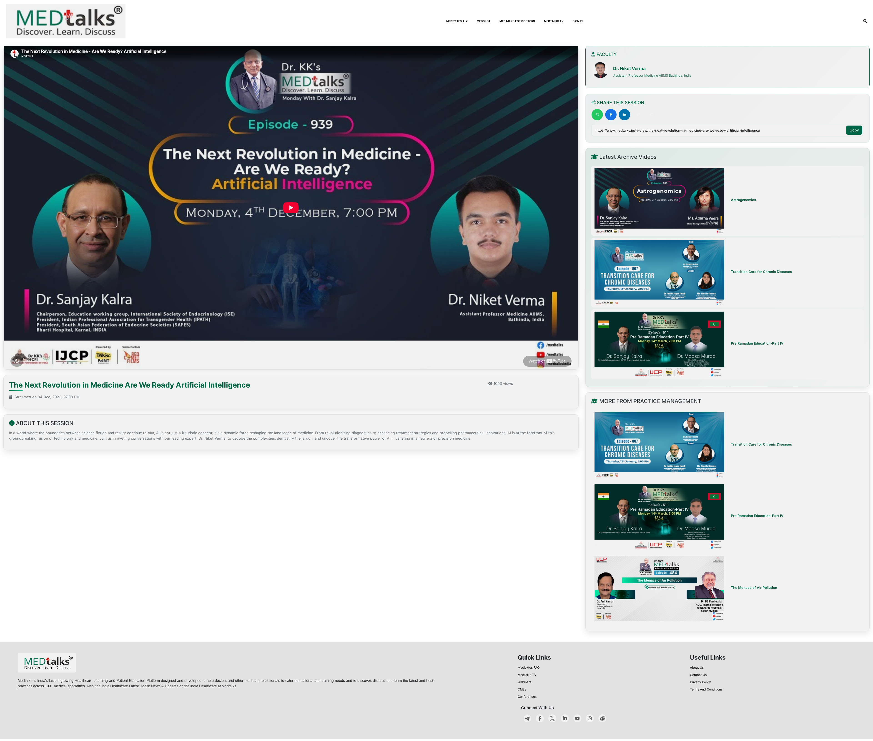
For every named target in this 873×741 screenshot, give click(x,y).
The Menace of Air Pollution (754, 587)
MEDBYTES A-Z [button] (457, 21)
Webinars (524, 682)
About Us (697, 667)
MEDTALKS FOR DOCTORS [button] (517, 21)
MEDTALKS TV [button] (554, 21)
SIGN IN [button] (578, 21)
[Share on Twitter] (638, 114)
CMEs (522, 689)
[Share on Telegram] (651, 114)
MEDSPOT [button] (483, 21)
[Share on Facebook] (611, 114)
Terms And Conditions (706, 689)
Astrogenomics (743, 200)
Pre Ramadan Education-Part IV (757, 343)
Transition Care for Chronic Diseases (761, 272)
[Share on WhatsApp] (597, 114)
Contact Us (698, 675)
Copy (854, 130)
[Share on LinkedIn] (624, 114)
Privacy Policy (700, 682)
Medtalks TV (527, 675)
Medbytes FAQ (529, 667)
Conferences (527, 696)
